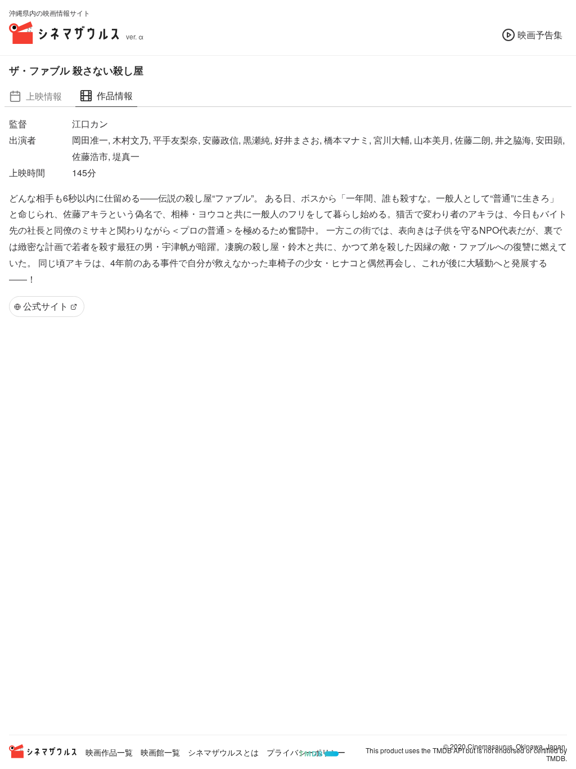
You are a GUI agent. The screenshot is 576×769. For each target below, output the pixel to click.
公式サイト (45, 305)
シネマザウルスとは (223, 752)
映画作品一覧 (109, 752)
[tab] (35, 96)
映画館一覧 (160, 752)
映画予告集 (540, 34)
